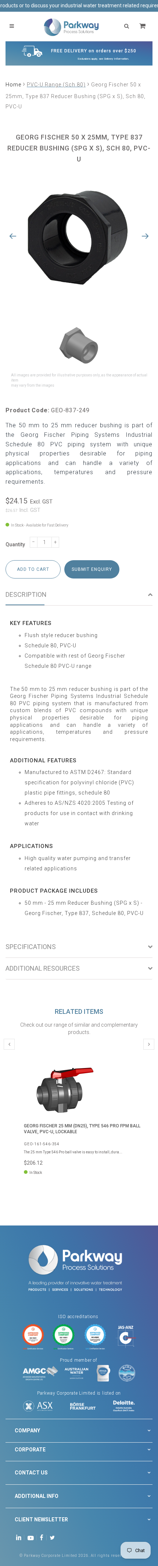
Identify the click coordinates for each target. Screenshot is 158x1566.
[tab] (79, 595)
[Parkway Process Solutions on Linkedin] (20, 1537)
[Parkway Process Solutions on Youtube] (32, 1537)
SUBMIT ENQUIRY (92, 569)
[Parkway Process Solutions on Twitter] (54, 1537)
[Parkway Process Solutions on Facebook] (43, 1537)
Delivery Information (116, 58)
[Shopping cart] (143, 26)
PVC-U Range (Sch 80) (56, 85)
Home (13, 85)
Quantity (15, 544)
